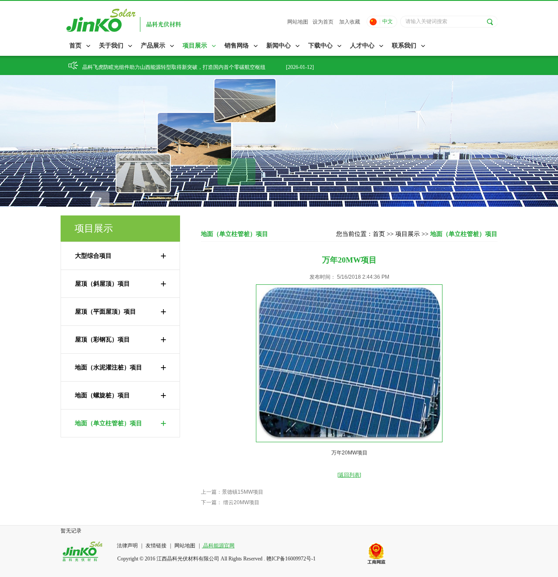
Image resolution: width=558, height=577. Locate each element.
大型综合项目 (121, 256)
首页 (75, 45)
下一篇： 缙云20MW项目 (230, 502)
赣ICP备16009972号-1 (291, 559)
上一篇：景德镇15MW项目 (232, 492)
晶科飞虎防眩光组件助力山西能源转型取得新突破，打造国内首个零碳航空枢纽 (173, 65)
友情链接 (156, 546)
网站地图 (297, 22)
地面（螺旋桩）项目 (121, 395)
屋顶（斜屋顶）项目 (121, 284)
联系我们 (404, 45)
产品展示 (153, 45)
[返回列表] (349, 475)
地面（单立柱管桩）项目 (121, 423)
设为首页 (323, 22)
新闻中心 (278, 45)
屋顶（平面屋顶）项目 (121, 312)
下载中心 (320, 45)
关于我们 (111, 45)
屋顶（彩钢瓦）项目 (121, 339)
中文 (387, 21)
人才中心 (362, 45)
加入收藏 (349, 22)
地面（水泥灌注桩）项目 (121, 367)
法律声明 (128, 546)
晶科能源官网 (218, 546)
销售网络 (237, 45)
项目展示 (195, 45)
